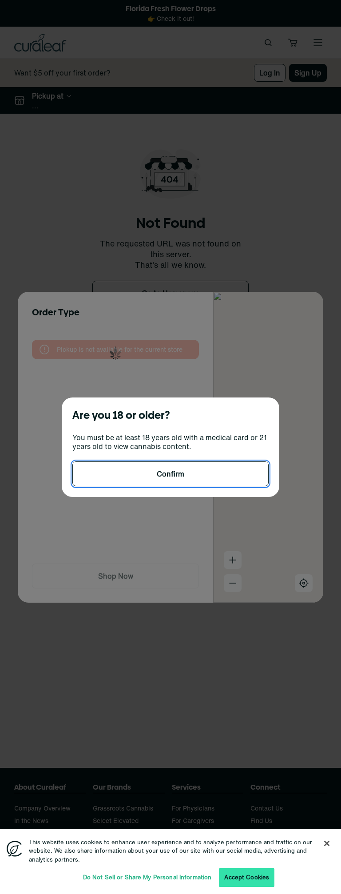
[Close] (327, 843)
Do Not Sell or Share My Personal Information (147, 877)
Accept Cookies (246, 877)
